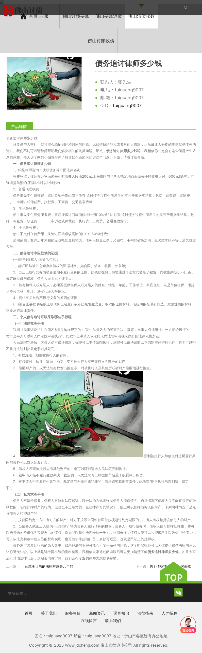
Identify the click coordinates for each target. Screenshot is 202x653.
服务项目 (73, 613)
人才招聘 (169, 613)
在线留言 (89, 620)
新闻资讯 (97, 613)
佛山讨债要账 (76, 16)
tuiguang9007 (127, 105)
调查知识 (121, 613)
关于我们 (49, 613)
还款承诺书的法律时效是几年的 (49, 566)
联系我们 (113, 620)
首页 (29, 613)
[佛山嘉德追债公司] (23, 10)
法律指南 (145, 613)
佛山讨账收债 (101, 40)
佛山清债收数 (141, 16)
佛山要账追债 (108, 16)
